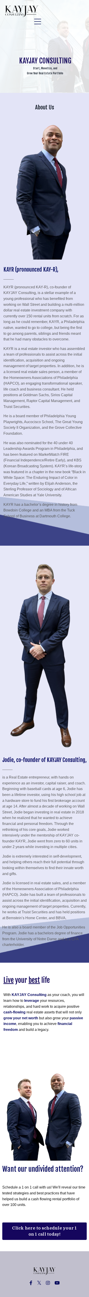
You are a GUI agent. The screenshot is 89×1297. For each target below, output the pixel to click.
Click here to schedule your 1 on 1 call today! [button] (44, 1231)
